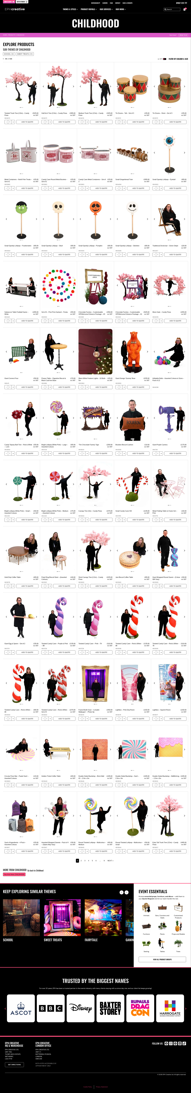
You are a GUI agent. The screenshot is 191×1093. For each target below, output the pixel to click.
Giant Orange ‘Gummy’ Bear (125, 378)
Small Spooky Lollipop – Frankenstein (17, 246)
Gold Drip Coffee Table (12, 577)
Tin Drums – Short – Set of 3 (162, 113)
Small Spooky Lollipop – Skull (52, 246)
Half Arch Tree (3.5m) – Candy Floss (54, 113)
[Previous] (6, 86)
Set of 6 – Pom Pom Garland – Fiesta (54, 312)
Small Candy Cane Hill (123, 511)
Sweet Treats (25, 54)
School (9, 54)
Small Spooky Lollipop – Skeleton (127, 246)
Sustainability (95, 3)
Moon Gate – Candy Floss (162, 312)
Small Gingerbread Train (124, 179)
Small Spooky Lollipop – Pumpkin (90, 246)
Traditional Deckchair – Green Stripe (165, 246)
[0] (184, 9)
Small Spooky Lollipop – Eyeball (164, 179)
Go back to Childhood (35, 870)
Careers (105, 3)
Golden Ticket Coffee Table (51, 776)
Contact (117, 3)
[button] (121, 892)
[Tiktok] (184, 1043)
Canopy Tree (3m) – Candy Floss (90, 511)
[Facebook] (166, 1043)
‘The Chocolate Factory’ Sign (88, 445)
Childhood (20, 870)
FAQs (111, 3)
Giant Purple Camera (160, 445)
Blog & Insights (127, 3)
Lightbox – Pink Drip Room (124, 710)
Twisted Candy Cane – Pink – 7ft (90, 643)
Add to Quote (27, 122)
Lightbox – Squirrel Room (162, 710)
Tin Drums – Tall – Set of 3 (124, 113)
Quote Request (148, 899)
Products (11, 35)
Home (5, 35)
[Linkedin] (180, 1043)
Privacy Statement (102, 1087)
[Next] (36, 86)
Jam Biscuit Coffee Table (124, 577)
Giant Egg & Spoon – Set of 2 (14, 643)
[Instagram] (171, 1043)
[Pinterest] (175, 1043)
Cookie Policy (87, 1087)
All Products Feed (167, 1052)
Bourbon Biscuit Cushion (124, 445)
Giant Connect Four (11, 378)
